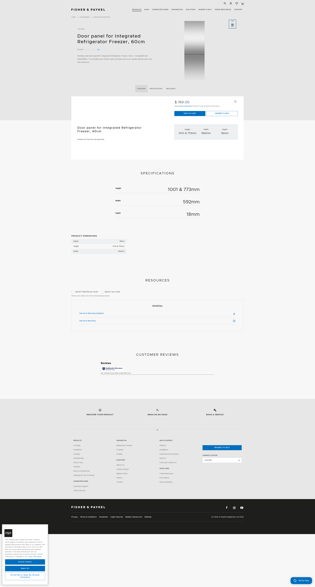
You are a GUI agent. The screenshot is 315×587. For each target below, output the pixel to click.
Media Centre (121, 474)
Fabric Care (78, 462)
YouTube (242, 508)
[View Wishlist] (236, 3)
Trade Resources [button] (223, 9)
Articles (119, 454)
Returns (162, 458)
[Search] (224, 3)
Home (73, 17)
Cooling (76, 454)
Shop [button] (146, 9)
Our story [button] (191, 9)
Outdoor (76, 467)
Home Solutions (166, 482)
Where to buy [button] (205, 9)
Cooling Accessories (101, 17)
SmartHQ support (80, 486)
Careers (119, 482)
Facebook (227, 508)
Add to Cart (190, 113)
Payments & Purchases (168, 454)
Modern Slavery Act (133, 517)
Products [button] (136, 9)
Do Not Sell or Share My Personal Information (25, 576)
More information (35, 557)
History (119, 478)
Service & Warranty (87, 321)
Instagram (234, 508)
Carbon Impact (122, 469)
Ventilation (77, 450)
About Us (120, 465)
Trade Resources (166, 474)
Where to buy (222, 447)
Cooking (76, 445)
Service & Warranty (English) (91, 313)
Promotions (164, 478)
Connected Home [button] (160, 9)
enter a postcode (185, 106)
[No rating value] (91, 49)
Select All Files (112, 292)
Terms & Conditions (88, 517)
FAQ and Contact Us (167, 462)
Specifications (156, 88)
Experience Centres (124, 445)
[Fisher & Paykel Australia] (88, 507)
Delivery (162, 445)
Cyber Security (79, 490)
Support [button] (238, 9)
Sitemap (147, 517)
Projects (119, 450)
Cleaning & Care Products (83, 475)
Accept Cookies (25, 562)
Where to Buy (222, 113)
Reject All (25, 568)
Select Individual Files (86, 292)
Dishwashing (78, 458)
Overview (141, 88)
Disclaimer (103, 517)
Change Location (210, 455)
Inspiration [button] (177, 9)
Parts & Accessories (81, 471)
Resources (170, 88)
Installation (163, 450)
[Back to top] (157, 430)
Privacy (74, 517)
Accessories (84, 17)
